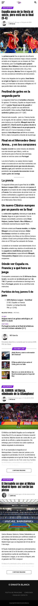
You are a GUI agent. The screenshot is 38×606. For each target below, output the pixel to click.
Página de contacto (20, 595)
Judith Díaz (13, 495)
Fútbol (16, 312)
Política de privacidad (13, 592)
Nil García (12, 24)
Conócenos (28, 592)
